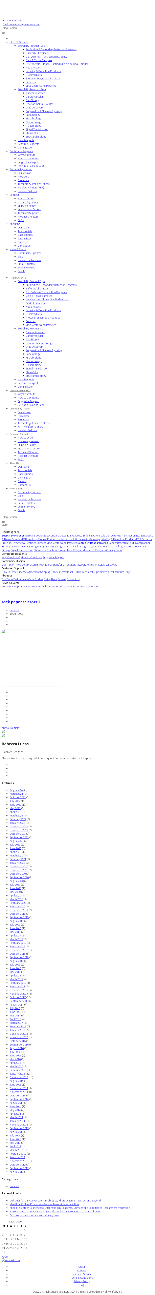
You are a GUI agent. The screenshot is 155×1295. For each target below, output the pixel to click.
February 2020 (18, 903)
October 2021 (18, 833)
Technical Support (28, 213)
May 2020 (15, 892)
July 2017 (15, 1008)
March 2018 (16, 979)
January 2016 (17, 1073)
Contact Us (24, 245)
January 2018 (17, 986)
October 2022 (18, 797)
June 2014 (15, 1106)
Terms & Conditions (81, 1277)
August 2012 (17, 1172)
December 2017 (19, 990)
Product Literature (28, 216)
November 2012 (19, 1161)
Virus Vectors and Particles (41, 85)
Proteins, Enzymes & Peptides (43, 78)
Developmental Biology (39, 104)
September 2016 (19, 1044)
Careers (22, 242)
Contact (81, 1270)
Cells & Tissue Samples (39, 60)
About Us (15, 224)
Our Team (23, 227)
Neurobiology (34, 122)
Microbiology (33, 118)
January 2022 (17, 823)
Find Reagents (10, 532)
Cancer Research (35, 93)
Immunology (33, 115)
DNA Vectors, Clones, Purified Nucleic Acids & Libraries (57, 64)
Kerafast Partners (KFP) (31, 187)
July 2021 (15, 844)
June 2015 (15, 1084)
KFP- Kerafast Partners (30, 426)
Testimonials (25, 231)
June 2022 (15, 804)
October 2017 (18, 997)
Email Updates (26, 264)
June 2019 (15, 928)
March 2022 (16, 815)
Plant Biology (33, 125)
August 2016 (17, 1048)
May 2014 (15, 1110)
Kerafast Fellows (27, 191)
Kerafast (14, 610)
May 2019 (15, 932)
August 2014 (17, 1103)
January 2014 (17, 1121)
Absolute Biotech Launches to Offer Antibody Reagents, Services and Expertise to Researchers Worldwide (70, 1208)
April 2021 (15, 852)
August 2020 (17, 881)
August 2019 (17, 921)
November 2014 (19, 1092)
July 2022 (15, 801)
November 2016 (19, 1037)
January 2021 (17, 863)
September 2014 (19, 1099)
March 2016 (16, 1066)
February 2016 (18, 1070)
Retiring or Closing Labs (31, 165)
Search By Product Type (31, 45)
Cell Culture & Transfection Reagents (46, 56)
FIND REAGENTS (19, 42)
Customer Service (81, 1274)
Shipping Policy (27, 205)
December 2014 (19, 1088)
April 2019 (15, 935)
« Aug (5, 1256)
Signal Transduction (37, 129)
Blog (20, 256)
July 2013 (15, 1135)
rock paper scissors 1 (21, 602)
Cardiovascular (34, 96)
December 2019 (19, 910)
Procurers (23, 180)
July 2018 (15, 964)
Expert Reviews (26, 267)
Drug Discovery (34, 107)
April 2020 (15, 895)
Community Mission (21, 169)
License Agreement (28, 202)
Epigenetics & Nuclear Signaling (44, 111)
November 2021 (19, 830)
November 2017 (19, 993)
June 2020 (15, 888)
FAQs (21, 220)
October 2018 (18, 953)
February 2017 (18, 1026)
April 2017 (15, 1019)
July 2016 (15, 1052)
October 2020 (18, 873)
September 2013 (19, 1128)
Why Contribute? (27, 155)
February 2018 (18, 983)
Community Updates (29, 253)
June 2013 (15, 1139)
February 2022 (18, 819)
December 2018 (19, 950)
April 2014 (15, 1113)
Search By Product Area (31, 328)
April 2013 (15, 1146)
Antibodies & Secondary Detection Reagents (51, 49)
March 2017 (16, 1023)
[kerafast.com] (11, 1260)
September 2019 (19, 917)
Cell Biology (32, 100)
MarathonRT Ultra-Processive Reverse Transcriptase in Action (44, 1204)
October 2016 (18, 1041)
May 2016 (15, 1059)
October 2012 (18, 1164)
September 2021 (19, 837)
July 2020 (15, 884)
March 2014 (16, 1117)
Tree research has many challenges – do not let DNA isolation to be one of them (55, 1211)
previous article (10, 728)
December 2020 (19, 866)
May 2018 (15, 972)
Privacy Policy (82, 1281)
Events (21, 271)
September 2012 (19, 1168)
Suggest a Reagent (28, 162)
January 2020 (17, 906)
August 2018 (17, 961)
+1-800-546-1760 (12, 20)
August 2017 (17, 1004)
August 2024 (17, 790)
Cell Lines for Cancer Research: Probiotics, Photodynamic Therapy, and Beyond (55, 1200)
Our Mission (24, 173)
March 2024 (16, 793)
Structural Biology (36, 136)
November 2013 (19, 1124)
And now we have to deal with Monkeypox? (34, 1215)
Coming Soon (25, 147)
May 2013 (15, 1143)
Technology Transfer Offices (33, 184)
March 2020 (16, 899)
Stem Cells (32, 133)
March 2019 (16, 939)
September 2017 (19, 1001)
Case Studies (25, 235)
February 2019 (18, 943)
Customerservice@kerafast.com (21, 24)
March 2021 (16, 855)
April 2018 (15, 975)
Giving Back (24, 238)
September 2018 (19, 957)
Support (14, 195)
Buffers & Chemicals (37, 53)
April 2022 (15, 812)
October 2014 (18, 1095)
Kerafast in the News (29, 260)
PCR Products (34, 75)
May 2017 (15, 1015)
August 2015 (17, 1081)
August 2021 (17, 841)
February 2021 (18, 859)
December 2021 (19, 826)
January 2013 (17, 1157)
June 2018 (15, 968)
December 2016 (19, 1033)
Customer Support (19, 434)
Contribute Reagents (21, 151)
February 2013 (18, 1153)
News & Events (18, 249)
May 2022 (15, 808)
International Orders (29, 209)
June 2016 (15, 1055)
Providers (23, 176)
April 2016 (15, 1063)
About (81, 1267)
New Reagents (26, 140)
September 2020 (19, 877)
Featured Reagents (28, 144)
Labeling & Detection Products (43, 71)
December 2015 (19, 1077)
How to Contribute (28, 158)
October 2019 (18, 913)
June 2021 (15, 848)
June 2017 (15, 1012)
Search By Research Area (32, 89)
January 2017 (17, 1030)
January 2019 (17, 946)
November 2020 (19, 870)
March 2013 (16, 1150)
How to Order (26, 198)
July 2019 (15, 924)
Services (31, 82)
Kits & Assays (33, 67)
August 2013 (17, 1132)
